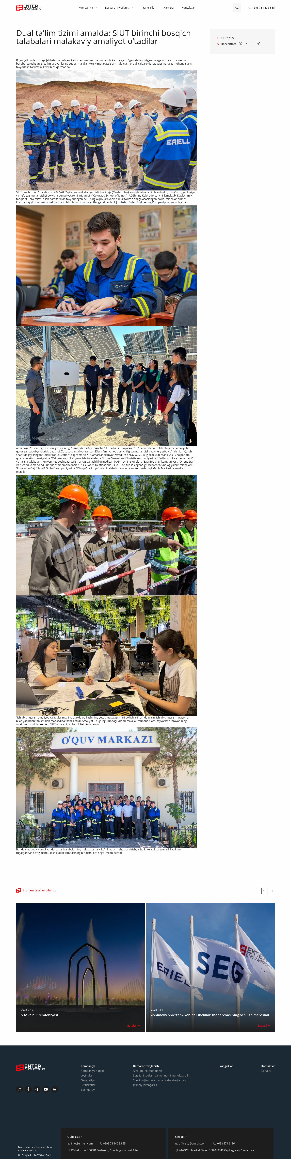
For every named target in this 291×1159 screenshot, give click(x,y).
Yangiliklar (149, 7)
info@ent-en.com (82, 1143)
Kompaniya (86, 7)
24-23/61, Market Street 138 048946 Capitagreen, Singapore (216, 1150)
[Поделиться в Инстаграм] (253, 44)
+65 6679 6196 (226, 1143)
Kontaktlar (188, 7)
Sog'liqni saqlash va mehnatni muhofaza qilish (162, 1075)
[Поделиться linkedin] (247, 44)
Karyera (169, 7)
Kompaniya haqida (93, 1071)
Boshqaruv (88, 1090)
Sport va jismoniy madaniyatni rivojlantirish (160, 1080)
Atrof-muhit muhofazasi (148, 1071)
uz (236, 7)
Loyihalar (86, 1075)
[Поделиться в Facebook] (240, 44)
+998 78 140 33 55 (263, 7)
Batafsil (132, 1025)
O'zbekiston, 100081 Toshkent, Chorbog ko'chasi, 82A (104, 1150)
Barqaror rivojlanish (118, 7)
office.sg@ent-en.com (192, 1143)
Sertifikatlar (88, 1085)
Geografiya (88, 1080)
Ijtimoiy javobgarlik (145, 1085)
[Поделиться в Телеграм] (259, 44)
